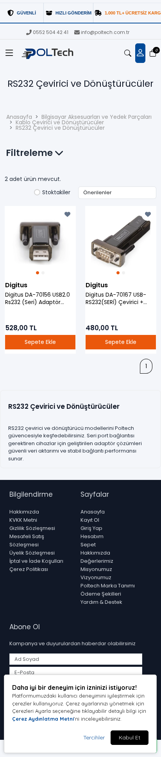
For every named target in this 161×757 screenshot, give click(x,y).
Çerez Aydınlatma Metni (43, 719)
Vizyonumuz (95, 577)
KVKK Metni (23, 520)
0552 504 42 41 (50, 32)
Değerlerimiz (96, 561)
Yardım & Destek (101, 602)
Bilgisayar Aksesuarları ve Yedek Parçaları (96, 117)
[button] (9, 53)
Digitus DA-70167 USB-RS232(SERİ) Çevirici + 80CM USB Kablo (116, 298)
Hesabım (92, 536)
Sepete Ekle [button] (40, 342)
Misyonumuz (96, 569)
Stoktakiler (56, 193)
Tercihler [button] (94, 737)
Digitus (16, 285)
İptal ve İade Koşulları (36, 561)
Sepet (88, 544)
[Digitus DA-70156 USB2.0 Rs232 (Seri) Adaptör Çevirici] (40, 241)
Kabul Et (129, 737)
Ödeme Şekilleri (100, 594)
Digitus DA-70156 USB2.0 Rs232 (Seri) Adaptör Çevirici (37, 298)
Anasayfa (19, 117)
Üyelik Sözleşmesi (32, 553)
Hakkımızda (24, 511)
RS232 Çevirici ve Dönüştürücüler (60, 128)
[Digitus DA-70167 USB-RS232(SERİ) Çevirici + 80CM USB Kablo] (121, 241)
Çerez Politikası (28, 569)
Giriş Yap (91, 528)
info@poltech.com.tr (105, 32)
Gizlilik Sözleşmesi (32, 528)
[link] (80, 13)
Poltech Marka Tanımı (107, 585)
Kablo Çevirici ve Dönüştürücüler (60, 122)
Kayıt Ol (89, 520)
